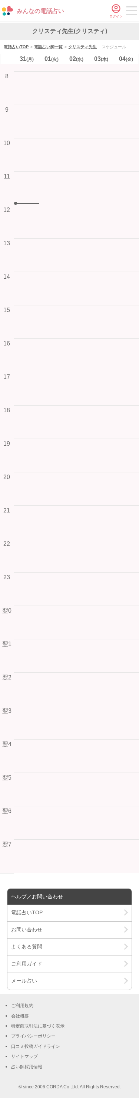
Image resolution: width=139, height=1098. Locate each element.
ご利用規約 (22, 1005)
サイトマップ (24, 1056)
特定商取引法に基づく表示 (37, 1026)
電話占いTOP (16, 47)
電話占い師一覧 (48, 47)
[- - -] (131, 11)
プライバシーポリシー (33, 1036)
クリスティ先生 (82, 47)
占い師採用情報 (26, 1066)
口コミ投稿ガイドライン (35, 1046)
